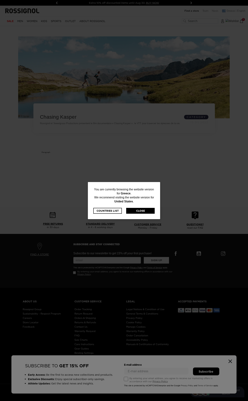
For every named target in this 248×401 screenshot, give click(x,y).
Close (140, 211)
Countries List (108, 211)
